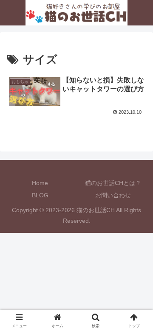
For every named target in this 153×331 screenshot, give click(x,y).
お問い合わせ (113, 195)
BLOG (40, 195)
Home (40, 183)
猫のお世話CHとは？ (113, 183)
